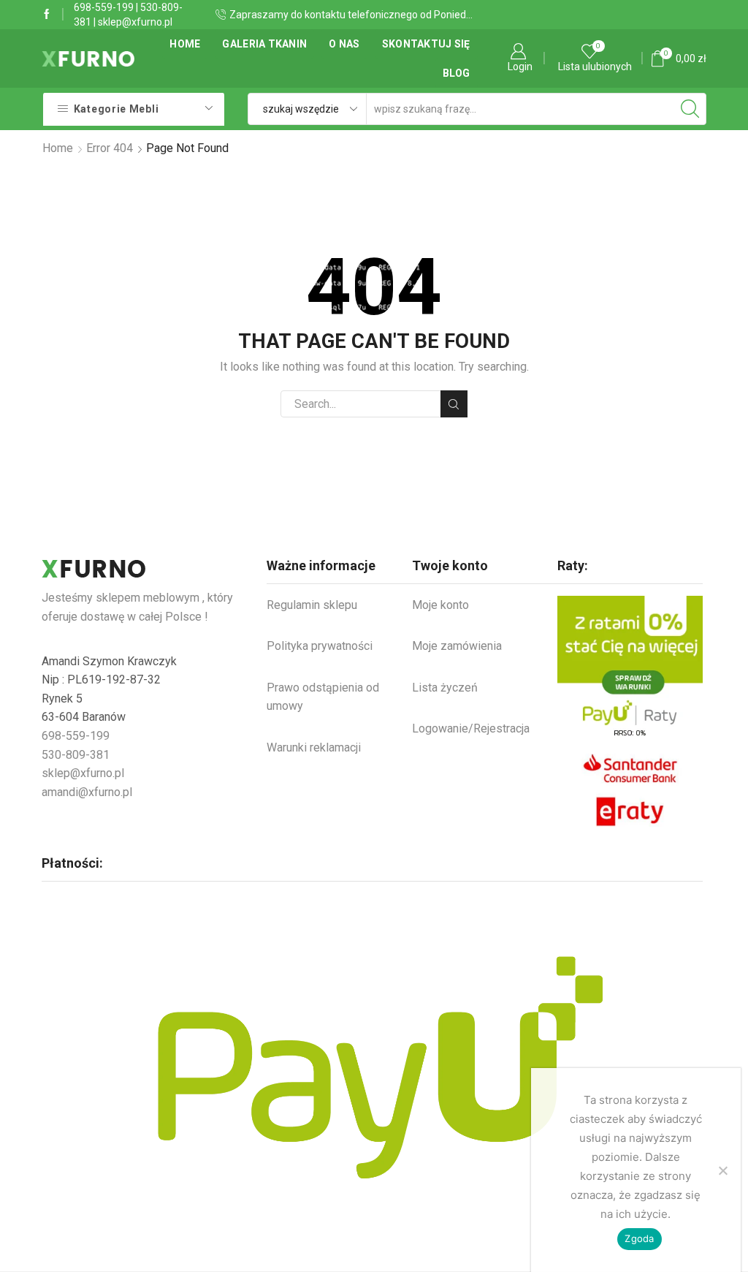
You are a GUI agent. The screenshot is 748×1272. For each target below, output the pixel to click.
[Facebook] (47, 14)
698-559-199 (104, 7)
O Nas (344, 44)
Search (454, 403)
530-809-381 (76, 755)
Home (184, 44)
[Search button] (690, 109)
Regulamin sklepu (312, 605)
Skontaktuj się (426, 44)
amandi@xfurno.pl (87, 792)
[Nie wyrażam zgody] (722, 1170)
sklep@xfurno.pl (135, 22)
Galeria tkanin (264, 44)
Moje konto (440, 605)
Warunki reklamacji (314, 747)
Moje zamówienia (457, 646)
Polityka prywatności (320, 646)
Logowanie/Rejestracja (471, 728)
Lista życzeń (445, 687)
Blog (456, 73)
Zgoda (639, 1238)
